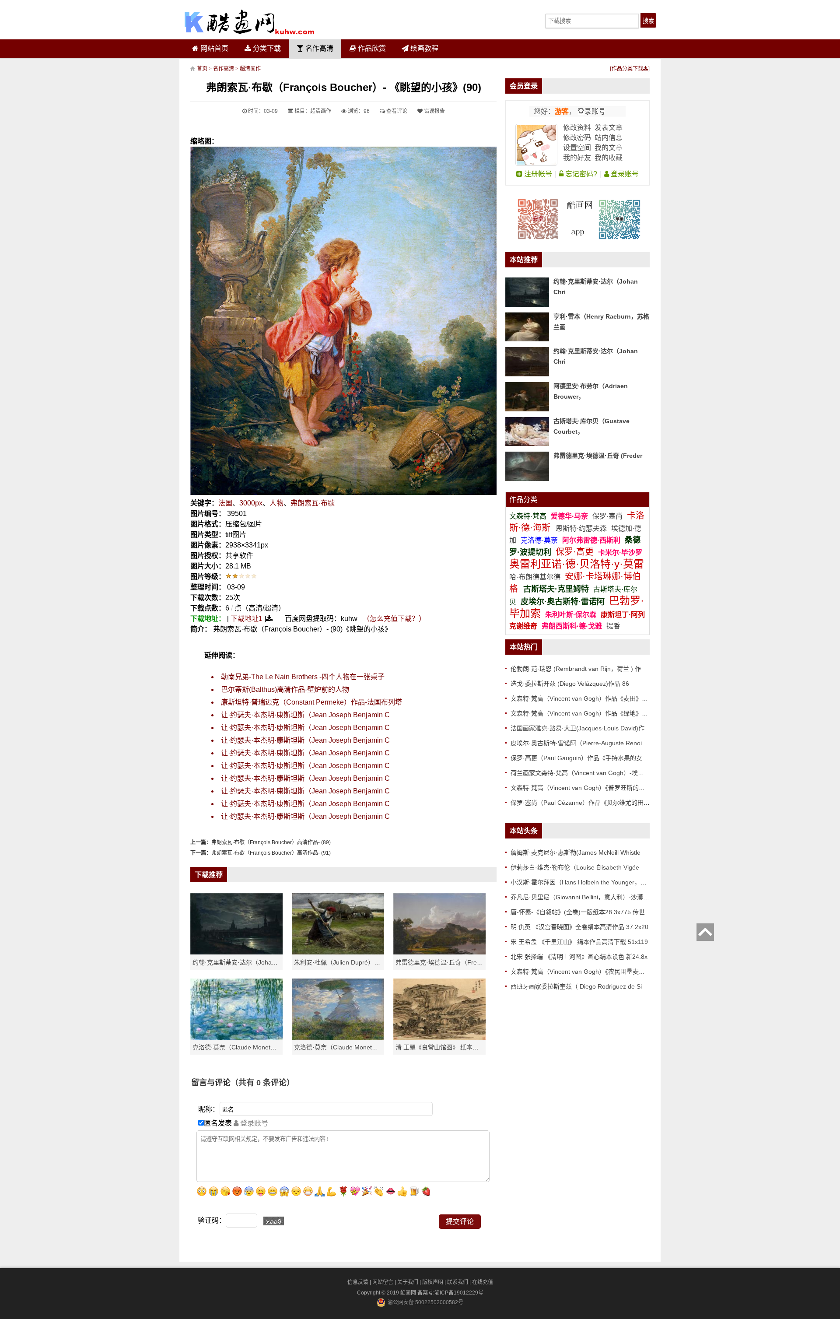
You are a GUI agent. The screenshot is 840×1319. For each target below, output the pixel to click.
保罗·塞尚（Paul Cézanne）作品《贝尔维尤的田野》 (583, 802)
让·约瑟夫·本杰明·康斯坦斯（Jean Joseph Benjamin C (305, 715)
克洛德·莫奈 (539, 540)
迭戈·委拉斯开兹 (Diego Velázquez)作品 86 (570, 683)
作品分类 (523, 499)
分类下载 (266, 48)
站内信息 (609, 137)
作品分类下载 (627, 69)
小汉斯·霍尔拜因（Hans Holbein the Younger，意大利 (585, 882)
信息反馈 (357, 1282)
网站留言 (382, 1282)
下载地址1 (246, 618)
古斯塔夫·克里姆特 (556, 589)
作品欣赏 (371, 48)
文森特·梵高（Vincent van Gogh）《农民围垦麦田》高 (584, 971)
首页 (202, 69)
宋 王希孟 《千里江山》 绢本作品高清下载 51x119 (579, 941)
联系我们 (457, 1282)
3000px (250, 503)
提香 (613, 626)
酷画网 (408, 1293)
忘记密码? (580, 174)
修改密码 (577, 137)
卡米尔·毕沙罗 (620, 552)
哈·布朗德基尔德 (535, 577)
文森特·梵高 (528, 516)
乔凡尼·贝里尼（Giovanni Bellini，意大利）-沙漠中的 (583, 897)
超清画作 (250, 69)
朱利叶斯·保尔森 (571, 614)
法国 (225, 503)
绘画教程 (423, 48)
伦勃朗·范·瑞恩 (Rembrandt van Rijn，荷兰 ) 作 (576, 668)
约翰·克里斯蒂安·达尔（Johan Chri (240, 962)
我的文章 (609, 147)
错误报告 (434, 111)
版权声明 (432, 1282)
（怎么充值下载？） (394, 618)
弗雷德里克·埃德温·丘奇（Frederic (443, 962)
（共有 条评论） (262, 1082)
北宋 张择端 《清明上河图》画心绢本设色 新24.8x (579, 956)
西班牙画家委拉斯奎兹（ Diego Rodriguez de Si (576, 986)
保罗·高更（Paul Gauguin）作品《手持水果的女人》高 (586, 757)
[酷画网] (249, 21)
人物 (277, 503)
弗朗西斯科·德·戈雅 (572, 626)
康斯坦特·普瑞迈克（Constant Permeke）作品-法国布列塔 (311, 702)
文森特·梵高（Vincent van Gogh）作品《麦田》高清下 (585, 698)
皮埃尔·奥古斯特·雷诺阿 (563, 601)
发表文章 (609, 127)
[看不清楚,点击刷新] (273, 1221)
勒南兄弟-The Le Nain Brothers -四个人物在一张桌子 (303, 677)
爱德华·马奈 (570, 516)
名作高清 (318, 48)
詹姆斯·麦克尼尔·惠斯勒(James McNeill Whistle (575, 852)
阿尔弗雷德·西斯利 (591, 540)
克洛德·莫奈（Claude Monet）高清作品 (246, 1047)
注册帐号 (537, 174)
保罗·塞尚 (608, 516)
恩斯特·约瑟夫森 (582, 528)
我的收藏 (609, 157)
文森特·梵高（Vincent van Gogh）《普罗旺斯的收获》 (584, 787)
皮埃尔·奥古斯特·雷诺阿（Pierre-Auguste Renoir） (580, 743)
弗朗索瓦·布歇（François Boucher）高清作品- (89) (271, 842)
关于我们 (407, 1282)
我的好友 (577, 157)
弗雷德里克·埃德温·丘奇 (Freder (597, 455)
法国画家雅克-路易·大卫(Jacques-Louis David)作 (577, 728)
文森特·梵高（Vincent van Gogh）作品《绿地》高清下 (585, 713)
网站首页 (213, 48)
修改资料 (577, 127)
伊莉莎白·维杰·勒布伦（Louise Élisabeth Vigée (575, 867)
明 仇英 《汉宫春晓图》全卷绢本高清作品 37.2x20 (579, 926)
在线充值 (482, 1282)
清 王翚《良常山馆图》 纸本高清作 (443, 1047)
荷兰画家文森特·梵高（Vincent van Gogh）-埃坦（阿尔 (586, 772)
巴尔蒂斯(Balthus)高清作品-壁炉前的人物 (285, 689)
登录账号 (591, 111)
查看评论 (396, 111)
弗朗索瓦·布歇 (312, 503)
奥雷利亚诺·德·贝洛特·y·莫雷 (576, 564)
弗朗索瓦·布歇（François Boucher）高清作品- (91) (271, 853)
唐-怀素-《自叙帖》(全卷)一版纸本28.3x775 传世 (578, 912)
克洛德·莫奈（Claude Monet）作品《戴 (348, 1047)
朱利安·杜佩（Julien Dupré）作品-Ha (345, 962)
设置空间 (577, 147)
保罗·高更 (575, 552)
